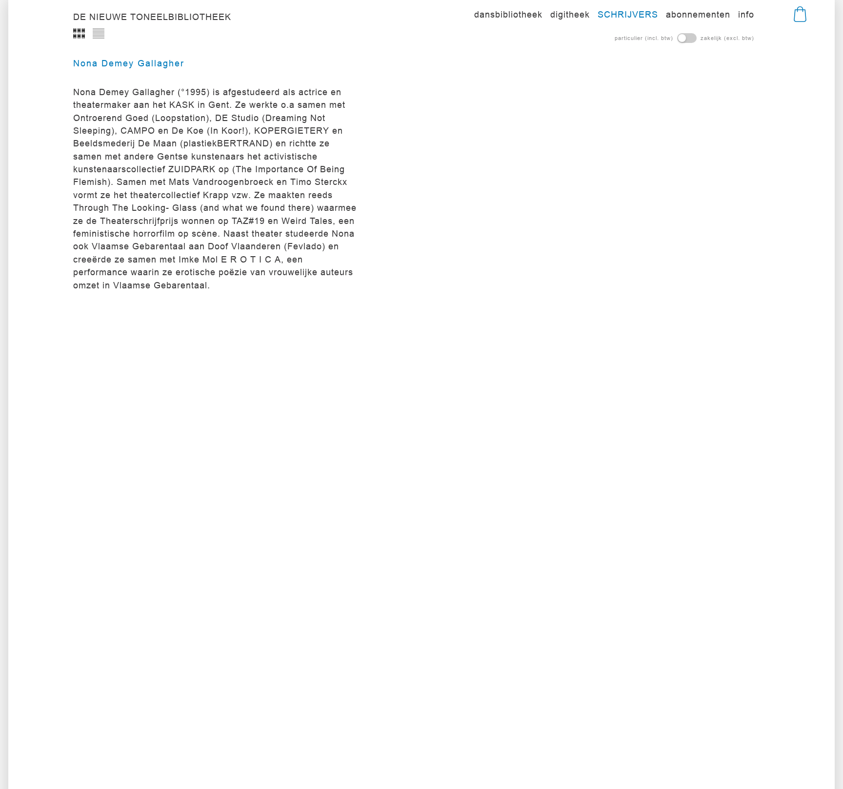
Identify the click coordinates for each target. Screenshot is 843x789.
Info (746, 14)
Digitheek (570, 14)
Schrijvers (628, 14)
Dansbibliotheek (508, 14)
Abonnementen (698, 14)
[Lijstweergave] (98, 33)
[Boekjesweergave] (79, 33)
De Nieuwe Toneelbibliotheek (152, 17)
